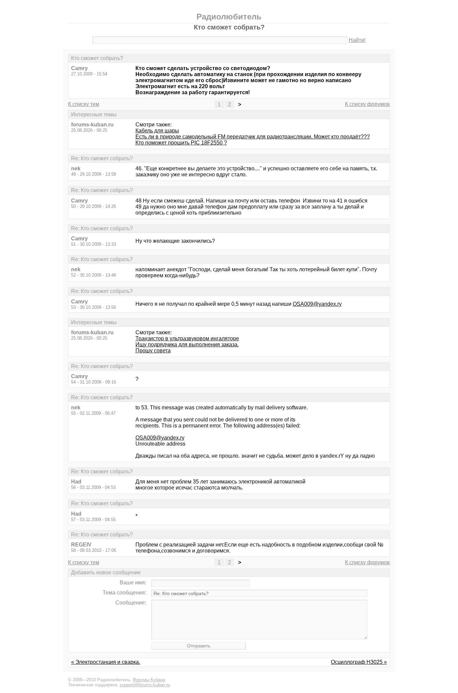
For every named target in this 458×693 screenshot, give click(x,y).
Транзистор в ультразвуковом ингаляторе (187, 338)
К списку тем (83, 104)
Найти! (357, 40)
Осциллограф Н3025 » (359, 662)
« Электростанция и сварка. (105, 662)
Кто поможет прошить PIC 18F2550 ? (181, 143)
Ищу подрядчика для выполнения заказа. (187, 344)
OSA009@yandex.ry (317, 304)
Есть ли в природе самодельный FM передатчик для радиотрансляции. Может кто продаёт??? (252, 136)
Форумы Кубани (149, 679)
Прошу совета (153, 350)
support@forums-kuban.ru (145, 684)
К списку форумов (367, 104)
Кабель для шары (157, 130)
